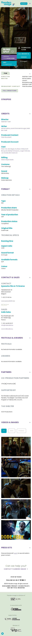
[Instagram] (25, 580)
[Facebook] (19, 580)
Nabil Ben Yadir (27, 76)
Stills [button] (11, 431)
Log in (16, 553)
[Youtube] (23, 580)
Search (24, 3)
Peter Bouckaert (6, 137)
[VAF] (16, 600)
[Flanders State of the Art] (8, 620)
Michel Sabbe (26, 78)
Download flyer (26, 49)
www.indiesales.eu (7, 329)
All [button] (4, 431)
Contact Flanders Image (15, 569)
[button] (30, 3)
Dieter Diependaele (7, 160)
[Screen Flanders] (16, 609)
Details (4, 305)
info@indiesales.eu (7, 325)
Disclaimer (6, 586)
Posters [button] (21, 431)
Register (21, 588)
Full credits (8, 91)
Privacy (14, 586)
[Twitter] (21, 580)
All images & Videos (23, 55)
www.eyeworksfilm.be (8, 301)
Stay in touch (16, 577)
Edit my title (12, 588)
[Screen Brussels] (16, 620)
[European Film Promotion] (16, 630)
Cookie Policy (23, 586)
